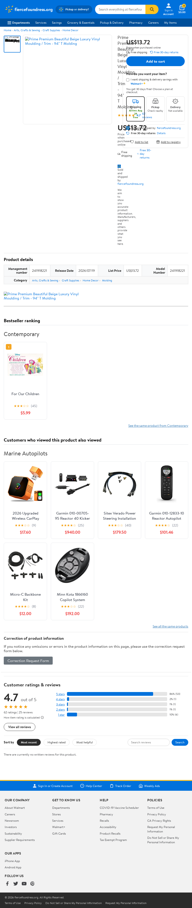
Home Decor (70, 30)
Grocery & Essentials (80, 22)
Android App (13, 867)
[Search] (152, 9)
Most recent (29, 742)
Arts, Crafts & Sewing (27, 30)
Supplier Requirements (20, 840)
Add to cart (155, 61)
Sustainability (13, 833)
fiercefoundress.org (131, 184)
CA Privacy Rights (159, 820)
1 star (61, 714)
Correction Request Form (28, 660)
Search (180, 742)
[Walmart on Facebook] (7, 884)
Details (161, 133)
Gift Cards (59, 833)
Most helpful (84, 742)
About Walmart (15, 808)
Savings (57, 22)
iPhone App (12, 861)
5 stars (60, 694)
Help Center (94, 786)
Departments (21, 22)
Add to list (141, 142)
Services (40, 22)
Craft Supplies (51, 30)
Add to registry (171, 142)
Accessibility (108, 827)
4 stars (60, 699)
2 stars (60, 709)
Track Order (123, 786)
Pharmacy (136, 22)
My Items (170, 22)
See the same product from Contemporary (158, 425)
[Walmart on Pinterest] (32, 884)
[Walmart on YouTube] (24, 884)
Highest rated (57, 742)
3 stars (60, 704)
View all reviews (19, 727)
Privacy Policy (156, 814)
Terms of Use (155, 808)
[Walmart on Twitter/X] (15, 884)
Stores (56, 814)
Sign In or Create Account (55, 786)
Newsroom (12, 820)
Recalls (104, 820)
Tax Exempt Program (113, 840)
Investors (11, 827)
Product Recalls (110, 833)
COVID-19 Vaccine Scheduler (119, 808)
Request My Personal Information (161, 829)
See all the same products (170, 626)
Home (7, 30)
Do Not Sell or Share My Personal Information (163, 840)
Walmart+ (58, 827)
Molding (107, 280)
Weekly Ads (152, 786)
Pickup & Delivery (112, 22)
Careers (153, 22)
